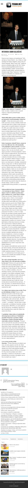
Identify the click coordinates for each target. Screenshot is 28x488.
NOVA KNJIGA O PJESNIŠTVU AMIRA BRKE (10, 412)
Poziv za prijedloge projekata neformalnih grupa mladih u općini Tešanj (18, 384)
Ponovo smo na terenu (6, 405)
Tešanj (21, 54)
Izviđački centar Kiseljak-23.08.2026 (17, 451)
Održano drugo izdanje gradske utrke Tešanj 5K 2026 (13, 397)
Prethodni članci (5, 439)
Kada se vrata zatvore (14, 444)
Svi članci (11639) (5, 433)
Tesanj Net (5, 54)
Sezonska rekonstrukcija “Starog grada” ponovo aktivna (11, 380)
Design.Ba (22, 482)
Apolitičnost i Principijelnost (7, 392)
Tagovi (2, 442)
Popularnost (13, 439)
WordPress (11, 482)
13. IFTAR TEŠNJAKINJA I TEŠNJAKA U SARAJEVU (11, 414)
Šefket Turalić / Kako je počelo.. (8, 410)
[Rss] (14, 484)
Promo (18, 54)
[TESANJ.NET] (14, 5)
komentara (20, 439)
